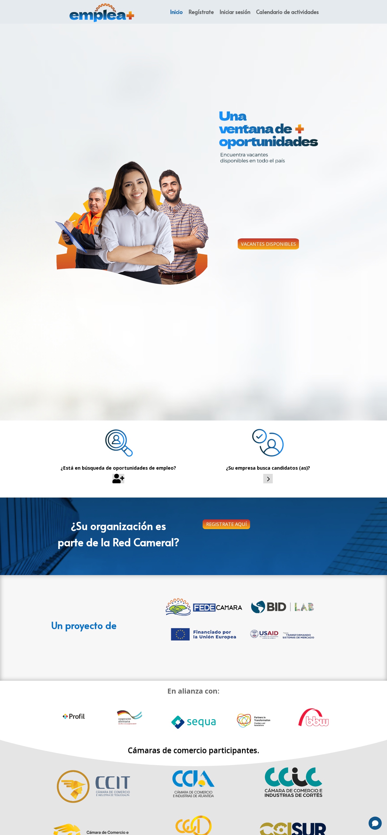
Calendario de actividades (287, 12)
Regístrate (201, 12)
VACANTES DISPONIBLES (268, 244)
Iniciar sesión (235, 12)
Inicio (176, 12)
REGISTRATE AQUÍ (226, 524)
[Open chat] (375, 823)
